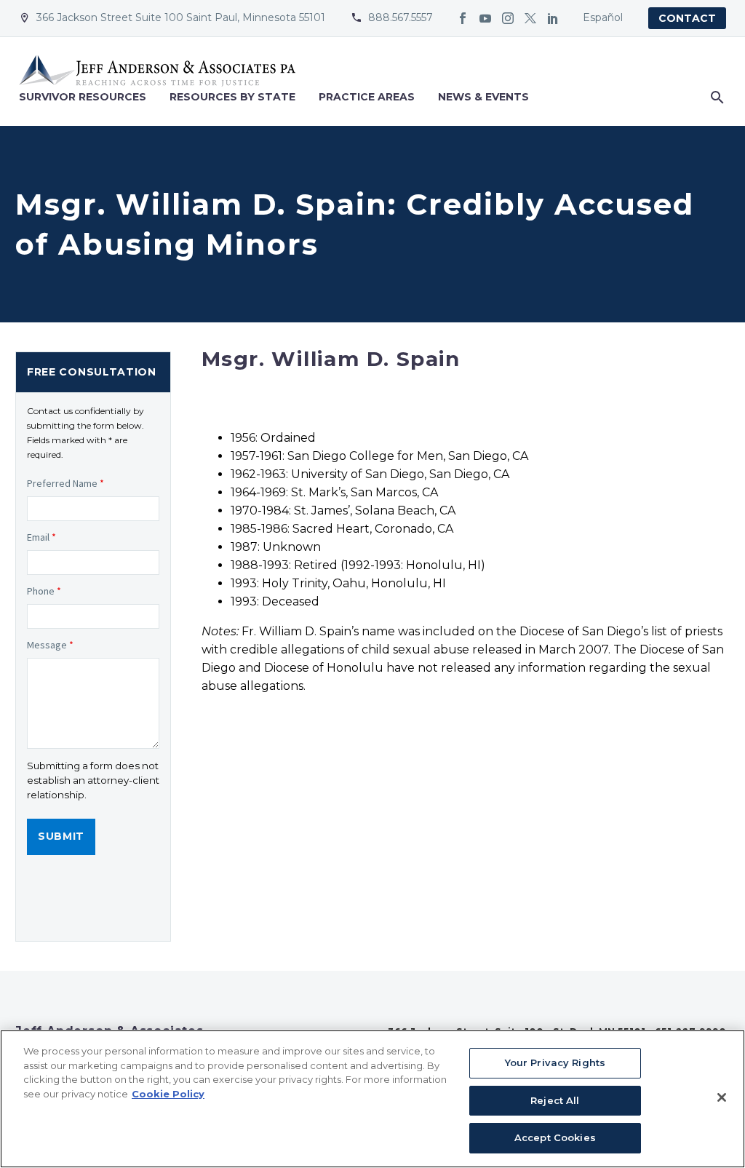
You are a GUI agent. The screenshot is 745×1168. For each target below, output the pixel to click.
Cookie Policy (168, 1094)
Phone (44, 590)
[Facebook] (463, 18)
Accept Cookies (555, 1137)
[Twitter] (530, 18)
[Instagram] (508, 18)
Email (41, 537)
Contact (687, 18)
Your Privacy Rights (555, 1062)
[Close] (722, 1097)
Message (50, 644)
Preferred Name (65, 483)
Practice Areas (367, 96)
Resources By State (232, 96)
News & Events (483, 96)
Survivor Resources (82, 96)
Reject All (554, 1100)
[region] (372, 1099)
